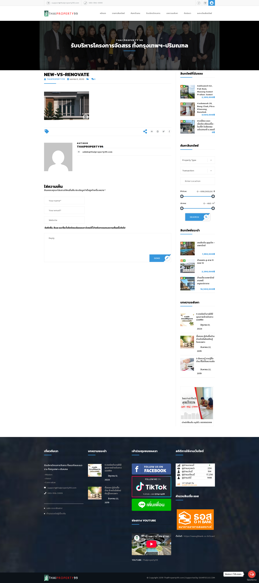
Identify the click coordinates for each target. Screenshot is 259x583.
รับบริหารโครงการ (153, 13)
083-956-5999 (96, 2)
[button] (197, 160)
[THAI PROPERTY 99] (61, 10)
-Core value (49, 482)
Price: (183, 191)
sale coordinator (54, 508)
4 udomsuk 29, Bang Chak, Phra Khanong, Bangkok (205, 108)
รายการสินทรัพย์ (118, 13)
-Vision (47, 478)
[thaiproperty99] (151, 468)
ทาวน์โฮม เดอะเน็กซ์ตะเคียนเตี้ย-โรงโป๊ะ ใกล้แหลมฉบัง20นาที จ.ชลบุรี (206, 125)
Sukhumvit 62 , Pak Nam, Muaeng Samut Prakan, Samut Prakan (205, 91)
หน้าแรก (103, 13)
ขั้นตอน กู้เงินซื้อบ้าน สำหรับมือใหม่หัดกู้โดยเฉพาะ (205, 339)
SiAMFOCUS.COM (207, 577)
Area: (183, 203)
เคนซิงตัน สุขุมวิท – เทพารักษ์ (206, 244)
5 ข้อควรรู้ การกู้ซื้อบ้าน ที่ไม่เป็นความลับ (205, 360)
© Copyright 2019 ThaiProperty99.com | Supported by (172, 577)
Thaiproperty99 (150, 560)
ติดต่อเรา (187, 13)
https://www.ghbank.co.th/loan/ (199, 536)
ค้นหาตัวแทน (135, 13)
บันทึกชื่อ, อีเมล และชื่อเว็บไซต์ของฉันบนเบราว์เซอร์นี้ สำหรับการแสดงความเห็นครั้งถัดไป (85, 227)
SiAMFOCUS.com (189, 485)
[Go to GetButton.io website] (252, 580)
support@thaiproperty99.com (65, 2)
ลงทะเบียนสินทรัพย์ (204, 13)
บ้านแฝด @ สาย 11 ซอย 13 (205, 262)
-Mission (48, 474)
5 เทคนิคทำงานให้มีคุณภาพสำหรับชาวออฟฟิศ (204, 316)
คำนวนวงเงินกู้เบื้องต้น (56, 513)
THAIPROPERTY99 (56, 79)
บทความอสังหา (172, 13)
